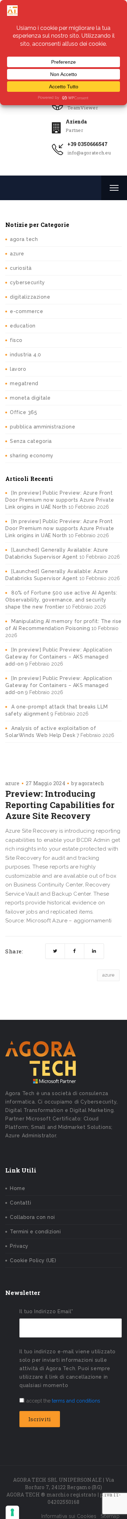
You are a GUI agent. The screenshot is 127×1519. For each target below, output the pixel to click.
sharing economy (32, 455)
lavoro (18, 369)
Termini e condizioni (35, 1231)
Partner (74, 130)
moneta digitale (30, 398)
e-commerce (26, 311)
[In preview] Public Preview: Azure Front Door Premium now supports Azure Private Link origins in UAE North (59, 500)
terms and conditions (76, 1401)
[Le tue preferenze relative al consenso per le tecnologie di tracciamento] (12, 1512)
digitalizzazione (30, 297)
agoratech (91, 783)
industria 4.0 (25, 354)
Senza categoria (31, 441)
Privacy (19, 1246)
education (23, 326)
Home (17, 1188)
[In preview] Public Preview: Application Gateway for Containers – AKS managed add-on (58, 657)
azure (17, 253)
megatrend (24, 383)
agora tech (24, 239)
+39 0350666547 (87, 144)
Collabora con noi (32, 1217)
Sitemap (110, 1516)
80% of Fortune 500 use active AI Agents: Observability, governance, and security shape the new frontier (61, 600)
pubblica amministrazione (42, 427)
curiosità (21, 268)
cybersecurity (27, 282)
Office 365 (23, 412)
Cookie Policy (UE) (33, 1260)
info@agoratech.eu (89, 153)
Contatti (20, 1203)
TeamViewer (82, 107)
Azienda (76, 121)
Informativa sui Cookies (68, 1516)
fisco (16, 340)
